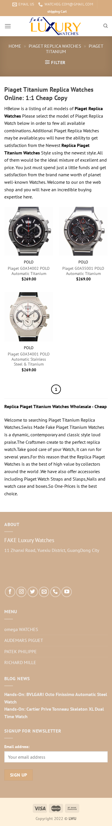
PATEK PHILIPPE (20, 651)
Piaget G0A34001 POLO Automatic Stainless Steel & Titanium (29, 359)
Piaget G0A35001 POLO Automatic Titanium (83, 271)
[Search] (105, 25)
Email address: (17, 746)
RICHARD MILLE (20, 662)
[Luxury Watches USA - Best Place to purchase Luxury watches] (56, 26)
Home (15, 46)
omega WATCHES (21, 629)
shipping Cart (57, 11)
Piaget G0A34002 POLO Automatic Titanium (29, 271)
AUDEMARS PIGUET (23, 640)
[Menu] (7, 26)
